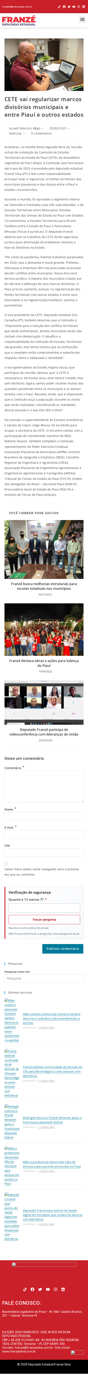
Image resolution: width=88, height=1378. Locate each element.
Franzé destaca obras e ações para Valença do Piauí (44, 663)
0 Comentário (46, 1027)
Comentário (14, 768)
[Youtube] (74, 6)
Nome (10, 809)
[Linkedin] (83, 6)
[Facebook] (64, 6)
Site (7, 846)
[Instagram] (78, 6)
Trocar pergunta (44, 919)
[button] (82, 19)
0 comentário (41, 133)
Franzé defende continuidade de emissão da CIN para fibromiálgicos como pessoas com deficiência (52, 1071)
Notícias (15, 133)
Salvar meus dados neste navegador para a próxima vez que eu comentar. (41, 871)
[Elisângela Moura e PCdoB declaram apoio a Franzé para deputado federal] (12, 1122)
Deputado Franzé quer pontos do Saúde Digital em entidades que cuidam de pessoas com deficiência (53, 1214)
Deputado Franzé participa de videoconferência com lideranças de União (43, 732)
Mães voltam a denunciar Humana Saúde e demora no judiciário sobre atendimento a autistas (52, 1018)
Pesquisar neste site (17, 972)
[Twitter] (69, 6)
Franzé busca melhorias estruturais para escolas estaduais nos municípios (44, 586)
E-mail (10, 827)
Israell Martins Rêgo (24, 128)
